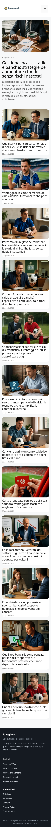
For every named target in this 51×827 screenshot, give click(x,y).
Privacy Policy (9, 807)
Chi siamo (7, 794)
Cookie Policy (9, 811)
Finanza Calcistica (10, 768)
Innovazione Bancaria (12, 773)
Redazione (7, 798)
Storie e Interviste (10, 781)
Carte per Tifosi (9, 764)
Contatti (6, 803)
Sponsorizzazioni (10, 777)
